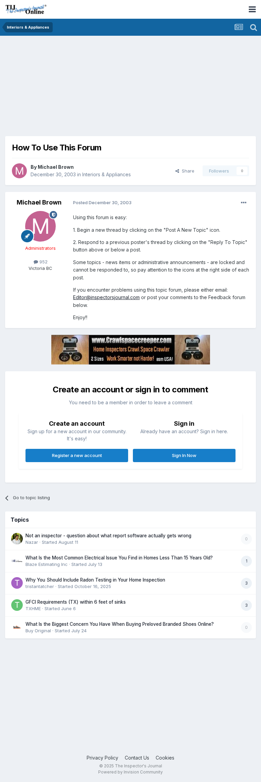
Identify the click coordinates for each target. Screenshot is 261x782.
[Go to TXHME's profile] (17, 605)
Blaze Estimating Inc (46, 564)
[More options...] (243, 203)
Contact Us (137, 758)
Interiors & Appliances (106, 174)
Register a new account (77, 455)
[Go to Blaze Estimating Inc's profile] (17, 561)
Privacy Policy (102, 758)
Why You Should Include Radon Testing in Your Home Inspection (95, 580)
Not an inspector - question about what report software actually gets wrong (108, 535)
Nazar (31, 542)
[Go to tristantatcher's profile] (17, 583)
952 (43, 261)
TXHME (33, 608)
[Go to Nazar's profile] (17, 538)
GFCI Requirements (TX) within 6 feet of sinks (75, 602)
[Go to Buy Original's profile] (17, 627)
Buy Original (38, 630)
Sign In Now (184, 455)
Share (186, 171)
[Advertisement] (84, 88)
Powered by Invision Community (130, 772)
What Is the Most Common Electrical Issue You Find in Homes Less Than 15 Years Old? (119, 557)
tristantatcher (39, 586)
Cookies (165, 758)
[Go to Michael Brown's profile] (19, 170)
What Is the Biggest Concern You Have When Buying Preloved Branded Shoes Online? (119, 624)
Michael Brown (56, 167)
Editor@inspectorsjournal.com (106, 297)
